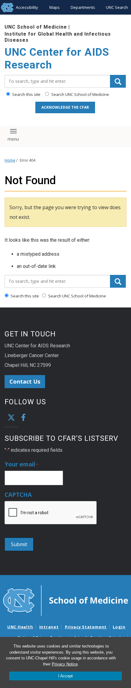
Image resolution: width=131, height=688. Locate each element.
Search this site (26, 94)
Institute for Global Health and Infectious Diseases (58, 37)
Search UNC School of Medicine (79, 94)
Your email (21, 464)
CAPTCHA (18, 495)
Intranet (49, 627)
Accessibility (27, 7)
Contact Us (24, 381)
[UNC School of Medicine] (65, 600)
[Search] (118, 81)
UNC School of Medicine (36, 27)
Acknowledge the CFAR (65, 107)
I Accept (65, 676)
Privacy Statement (86, 627)
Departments (83, 7)
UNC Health (20, 627)
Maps (54, 7)
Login (119, 627)
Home (10, 160)
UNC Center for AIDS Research (57, 58)
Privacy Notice (65, 664)
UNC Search (117, 7)
